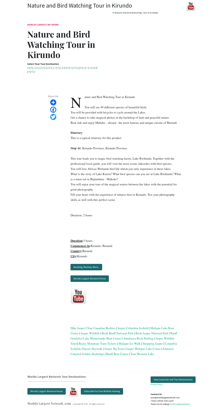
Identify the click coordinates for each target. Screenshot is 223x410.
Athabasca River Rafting (138, 338)
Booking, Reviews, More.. (86, 266)
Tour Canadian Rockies (101, 328)
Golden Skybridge (93, 354)
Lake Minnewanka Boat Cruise (102, 338)
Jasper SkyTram (114, 349)
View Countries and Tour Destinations (173, 379)
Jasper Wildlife (90, 333)
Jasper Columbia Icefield (133, 328)
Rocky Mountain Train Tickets (97, 343)
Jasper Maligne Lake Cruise (143, 349)
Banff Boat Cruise (117, 354)
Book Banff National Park (117, 333)
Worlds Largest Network (43, 24)
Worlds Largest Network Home (90, 278)
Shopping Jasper (153, 343)
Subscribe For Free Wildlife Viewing (102, 391)
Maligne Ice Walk (129, 343)
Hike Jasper (78, 328)
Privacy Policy (156, 384)
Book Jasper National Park (151, 333)
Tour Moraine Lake (142, 354)
